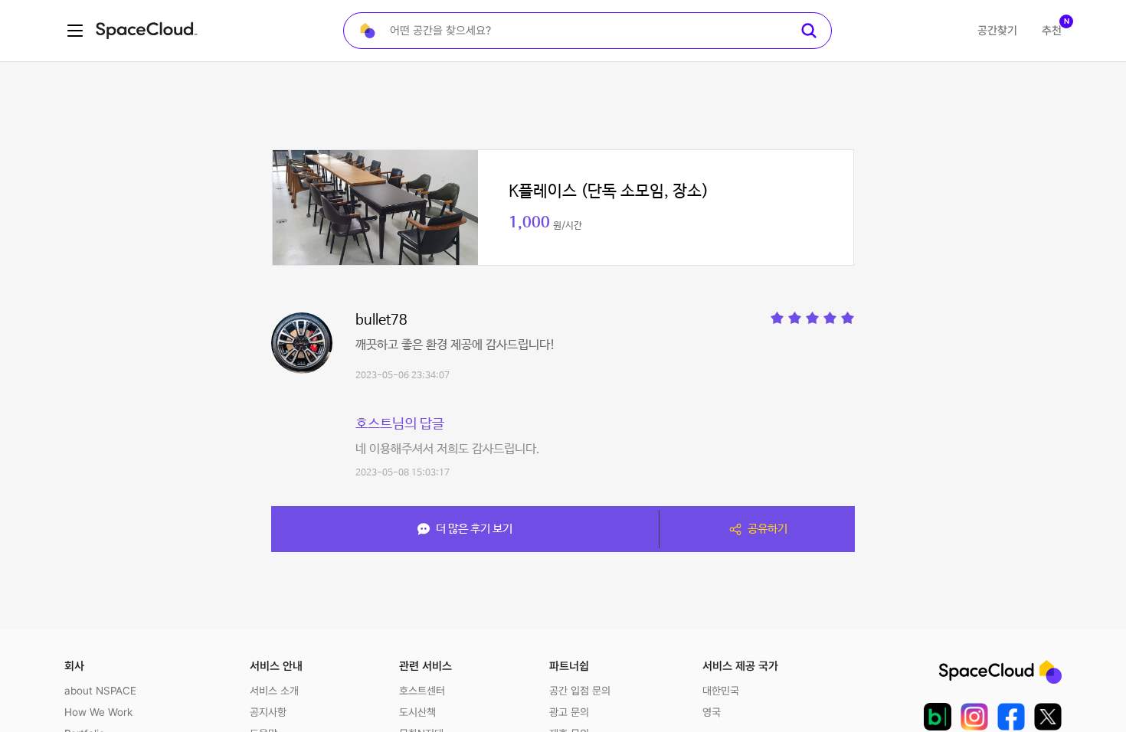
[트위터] (1048, 716)
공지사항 (268, 712)
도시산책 (417, 712)
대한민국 (720, 691)
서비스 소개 (274, 691)
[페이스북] (1011, 716)
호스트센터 (422, 691)
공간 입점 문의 (579, 691)
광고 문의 (569, 712)
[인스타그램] (974, 716)
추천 (1052, 31)
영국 (711, 712)
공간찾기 (997, 31)
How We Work (98, 712)
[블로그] (937, 716)
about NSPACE (100, 691)
